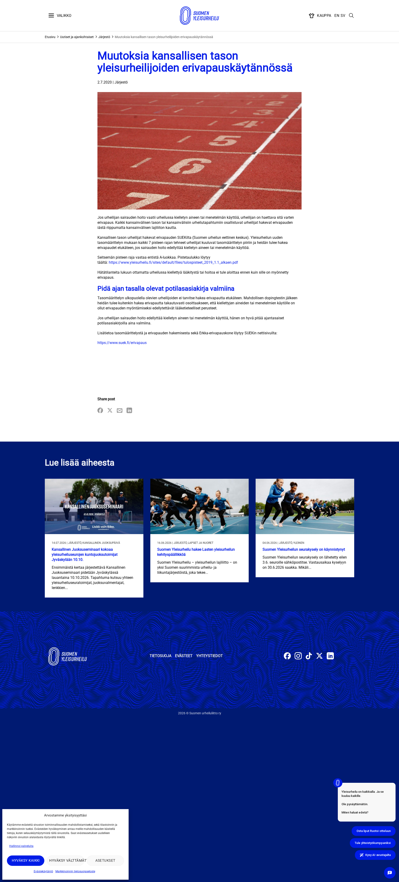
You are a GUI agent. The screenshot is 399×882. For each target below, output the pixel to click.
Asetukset (105, 860)
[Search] (351, 16)
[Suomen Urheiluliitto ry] (199, 15)
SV (343, 15)
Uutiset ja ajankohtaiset (77, 37)
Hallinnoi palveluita (21, 846)
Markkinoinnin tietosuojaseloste (75, 871)
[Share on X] (110, 411)
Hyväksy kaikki (26, 860)
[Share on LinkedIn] (129, 411)
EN (336, 15)
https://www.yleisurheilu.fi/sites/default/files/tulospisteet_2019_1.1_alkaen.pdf (173, 262)
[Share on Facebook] (100, 411)
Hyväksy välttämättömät (66, 860)
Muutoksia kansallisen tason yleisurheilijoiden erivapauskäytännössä (164, 37)
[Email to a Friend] (119, 411)
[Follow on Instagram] (298, 656)
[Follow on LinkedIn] (330, 656)
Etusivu (50, 37)
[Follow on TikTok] (308, 656)
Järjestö (104, 37)
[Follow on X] (319, 656)
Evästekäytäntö (43, 871)
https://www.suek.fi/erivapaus (122, 343)
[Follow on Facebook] (287, 656)
